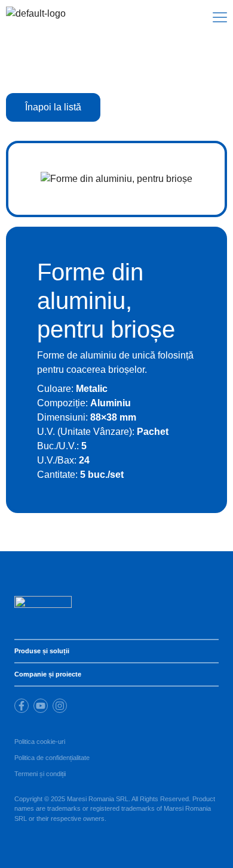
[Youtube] (40, 706)
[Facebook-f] (21, 706)
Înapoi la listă (53, 107)
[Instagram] (60, 706)
